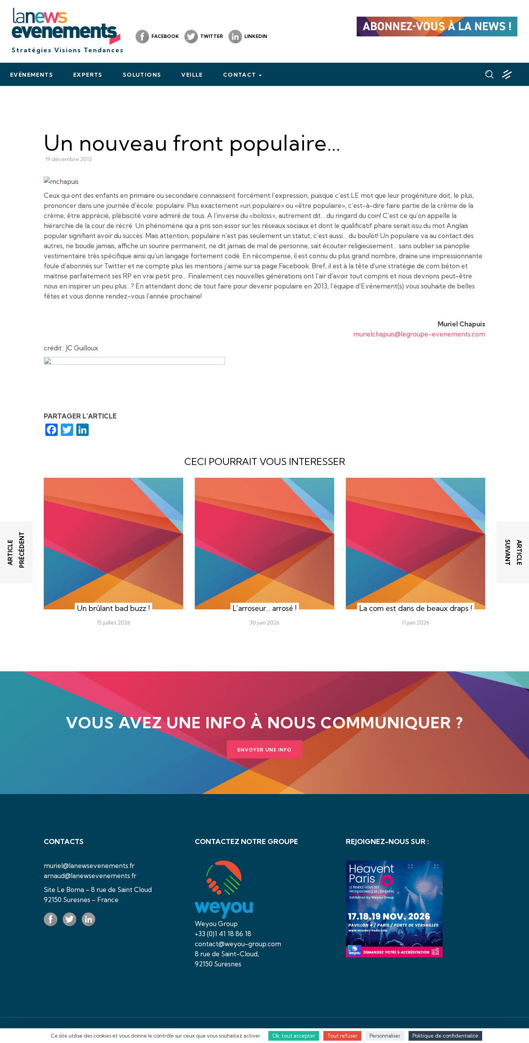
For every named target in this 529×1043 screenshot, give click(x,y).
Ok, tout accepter (293, 1036)
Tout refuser (342, 1036)
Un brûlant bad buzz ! (113, 608)
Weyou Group (216, 923)
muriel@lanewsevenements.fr (89, 865)
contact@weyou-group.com (238, 944)
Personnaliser (384, 1036)
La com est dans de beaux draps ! (415, 608)
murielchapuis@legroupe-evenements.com (419, 334)
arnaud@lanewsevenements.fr (90, 875)
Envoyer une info (264, 750)
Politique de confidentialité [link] (445, 1036)
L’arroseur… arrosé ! (265, 608)
